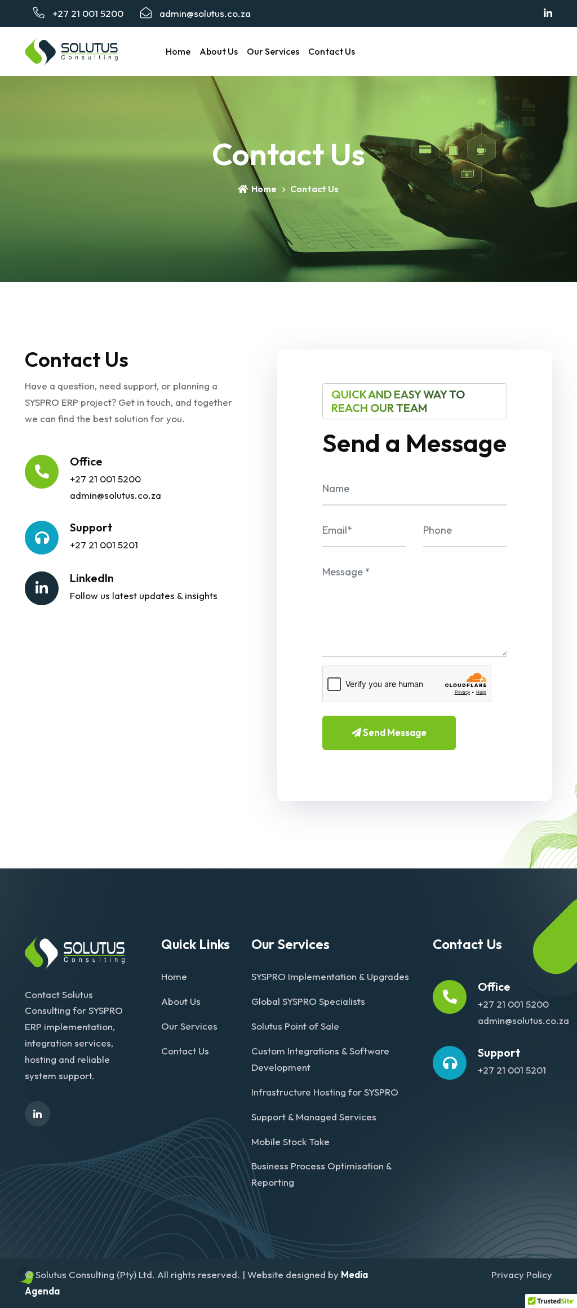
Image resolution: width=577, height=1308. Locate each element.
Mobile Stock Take (290, 1141)
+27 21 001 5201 (104, 545)
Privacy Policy (521, 1274)
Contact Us (331, 51)
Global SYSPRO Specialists (308, 1001)
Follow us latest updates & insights (144, 595)
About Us (218, 51)
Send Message (394, 732)
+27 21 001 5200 (86, 13)
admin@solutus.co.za (205, 13)
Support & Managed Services (313, 1117)
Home (178, 51)
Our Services (273, 51)
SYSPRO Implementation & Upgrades (330, 976)
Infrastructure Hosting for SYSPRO (324, 1092)
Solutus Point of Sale (295, 1026)
